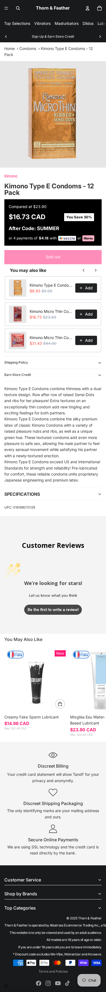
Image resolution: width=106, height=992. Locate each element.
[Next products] (96, 270)
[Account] (87, 8)
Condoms (27, 48)
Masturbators (67, 23)
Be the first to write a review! (53, 609)
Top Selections (17, 23)
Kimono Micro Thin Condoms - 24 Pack (51, 337)
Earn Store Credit (17, 375)
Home (9, 48)
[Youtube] (58, 983)
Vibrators (42, 23)
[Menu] (6, 8)
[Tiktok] (67, 983)
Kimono (10, 176)
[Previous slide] (6, 37)
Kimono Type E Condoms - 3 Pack (51, 285)
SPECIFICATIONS (22, 494)
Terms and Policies (53, 971)
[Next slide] (100, 37)
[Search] (18, 8)
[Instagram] (48, 983)
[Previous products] (84, 270)
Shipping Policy (16, 362)
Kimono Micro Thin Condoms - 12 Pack (51, 311)
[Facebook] (38, 983)
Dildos (88, 23)
